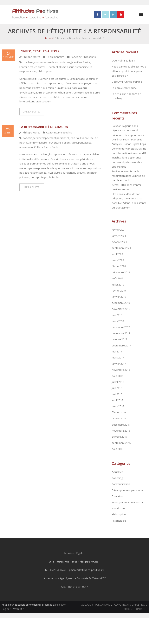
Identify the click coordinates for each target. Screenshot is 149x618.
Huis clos (65, 62)
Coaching (76, 57)
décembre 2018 (121, 303)
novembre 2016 (121, 369)
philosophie (45, 71)
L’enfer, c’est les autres (39, 51)
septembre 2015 (121, 443)
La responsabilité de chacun (43, 127)
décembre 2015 (121, 424)
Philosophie (90, 57)
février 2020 (119, 266)
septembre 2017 (121, 345)
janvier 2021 (119, 236)
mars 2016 (118, 406)
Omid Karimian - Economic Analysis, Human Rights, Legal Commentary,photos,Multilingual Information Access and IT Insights (129, 148)
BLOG (127, 609)
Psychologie (119, 520)
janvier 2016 (119, 418)
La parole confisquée (124, 88)
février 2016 (119, 412)
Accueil (49, 38)
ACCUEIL (86, 604)
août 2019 (117, 278)
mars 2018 (118, 321)
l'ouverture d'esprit (59, 142)
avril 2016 (117, 400)
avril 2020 (117, 254)
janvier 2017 (119, 363)
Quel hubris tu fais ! (123, 60)
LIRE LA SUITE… (32, 111)
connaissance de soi (46, 62)
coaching (28, 62)
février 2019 (119, 290)
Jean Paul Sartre (80, 62)
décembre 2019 (121, 272)
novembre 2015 (121, 430)
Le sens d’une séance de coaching (126, 96)
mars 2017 (118, 357)
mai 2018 (117, 315)
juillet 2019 (118, 284)
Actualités (117, 472)
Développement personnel (128, 490)
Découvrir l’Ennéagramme (127, 81)
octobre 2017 (119, 339)
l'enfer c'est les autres (32, 67)
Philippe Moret (31, 57)
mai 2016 (117, 394)
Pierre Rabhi (51, 147)
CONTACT (140, 609)
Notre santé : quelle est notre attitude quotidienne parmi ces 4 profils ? (129, 71)
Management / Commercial (127, 502)
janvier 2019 (119, 296)
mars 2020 (118, 260)
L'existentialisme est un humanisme (68, 67)
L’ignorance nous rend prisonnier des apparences (127, 162)
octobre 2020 (119, 242)
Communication (121, 484)
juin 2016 (117, 388)
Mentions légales (74, 553)
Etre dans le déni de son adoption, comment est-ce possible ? (127, 198)
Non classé (118, 508)
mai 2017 (117, 351)
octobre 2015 (119, 436)
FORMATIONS (102, 604)
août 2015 (117, 449)
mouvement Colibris (31, 147)
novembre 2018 (121, 309)
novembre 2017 (121, 333)
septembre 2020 (121, 248)
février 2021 (119, 229)
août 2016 (117, 376)
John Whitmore (38, 142)
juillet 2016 (118, 382)
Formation (118, 496)
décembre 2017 (121, 327)
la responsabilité (81, 142)
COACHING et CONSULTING (129, 604)
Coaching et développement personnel (46, 138)
